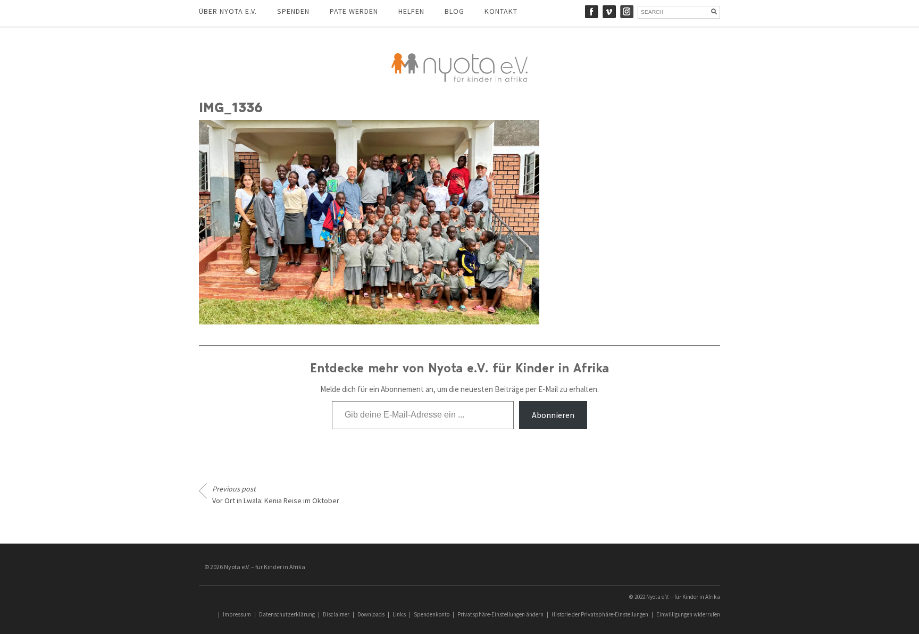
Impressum (237, 614)
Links (399, 614)
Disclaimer (336, 614)
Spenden (293, 11)
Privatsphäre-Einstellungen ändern (500, 614)
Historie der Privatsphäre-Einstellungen (600, 614)
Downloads (371, 614)
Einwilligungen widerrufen (688, 614)
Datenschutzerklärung (287, 614)
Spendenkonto (431, 614)
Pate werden (354, 11)
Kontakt (500, 11)
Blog (454, 11)
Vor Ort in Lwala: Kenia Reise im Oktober (275, 494)
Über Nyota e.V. (228, 11)
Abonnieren (553, 415)
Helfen (411, 11)
